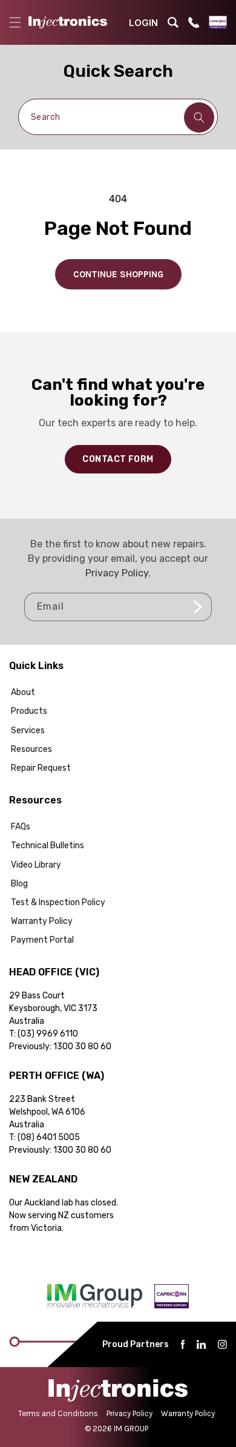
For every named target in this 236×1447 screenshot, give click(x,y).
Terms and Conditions (58, 1413)
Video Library (36, 865)
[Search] (199, 117)
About (23, 692)
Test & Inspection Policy (58, 902)
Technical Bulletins (47, 845)
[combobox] (118, 117)
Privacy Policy (116, 573)
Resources (31, 749)
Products (29, 711)
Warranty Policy (42, 921)
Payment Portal (42, 940)
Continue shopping (118, 274)
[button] (15, 22)
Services (28, 730)
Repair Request (41, 768)
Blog (19, 883)
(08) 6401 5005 (49, 1137)
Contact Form (117, 459)
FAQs (20, 827)
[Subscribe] (198, 607)
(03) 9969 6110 (48, 1034)
